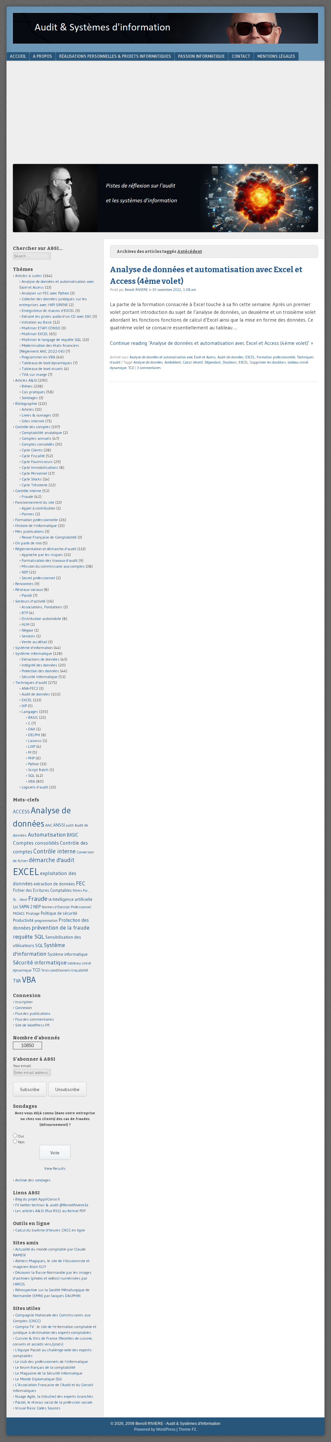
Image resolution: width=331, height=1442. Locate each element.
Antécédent (173, 362)
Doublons (230, 362)
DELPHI (34, 734)
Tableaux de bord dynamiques (47, 362)
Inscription (24, 1001)
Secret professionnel (38, 577)
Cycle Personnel (34, 473)
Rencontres (24, 583)
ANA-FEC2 (30, 688)
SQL (31, 775)
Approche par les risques (42, 554)
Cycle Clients (32, 450)
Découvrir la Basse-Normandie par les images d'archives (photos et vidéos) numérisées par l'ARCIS (52, 1278)
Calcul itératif (193, 362)
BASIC (33, 717)
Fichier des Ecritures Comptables (42, 890)
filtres (77, 890)
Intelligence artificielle (72, 899)
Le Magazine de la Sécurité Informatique (48, 1373)
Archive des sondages (33, 1180)
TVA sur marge (34, 374)
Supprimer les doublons (268, 362)
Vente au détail (34, 641)
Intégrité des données (39, 665)
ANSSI (59, 825)
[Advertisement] (165, 115)
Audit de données (230, 357)
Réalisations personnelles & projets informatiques (115, 56)
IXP (24, 705)
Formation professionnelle (276, 357)
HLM (25, 624)
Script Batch (38, 769)
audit (70, 825)
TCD (131, 368)
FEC (80, 883)
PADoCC (19, 913)
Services (28, 635)
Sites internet (33, 420)
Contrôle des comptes (32, 426)
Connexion (23, 1007)
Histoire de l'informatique (36, 525)
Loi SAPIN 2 (22, 906)
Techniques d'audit (31, 682)
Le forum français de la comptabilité (45, 1367)
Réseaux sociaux (29, 589)
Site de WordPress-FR (32, 1025)
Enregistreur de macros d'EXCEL (48, 310)
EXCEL (250, 357)
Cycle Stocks (32, 479)
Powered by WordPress (155, 1429)
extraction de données (54, 884)
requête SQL (28, 936)
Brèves (27, 386)
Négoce (27, 630)
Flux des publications (32, 1013)
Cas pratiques (33, 391)
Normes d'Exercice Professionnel (66, 907)
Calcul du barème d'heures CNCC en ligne (50, 1230)
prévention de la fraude (61, 927)
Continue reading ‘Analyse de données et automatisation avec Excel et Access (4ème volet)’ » (211, 343)
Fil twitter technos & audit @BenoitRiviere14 (52, 1204)
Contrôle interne (28, 490)
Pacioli (27, 595)
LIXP (31, 746)
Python (33, 763)
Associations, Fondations (42, 606)
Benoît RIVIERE (136, 289)
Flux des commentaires (34, 1019)
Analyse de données (148, 362)
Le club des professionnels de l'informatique (51, 1361)
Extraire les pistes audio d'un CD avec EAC (56, 316)
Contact (241, 56)
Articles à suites (28, 275)
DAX (31, 728)
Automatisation (47, 834)
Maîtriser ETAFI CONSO (41, 327)
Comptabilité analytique (42, 432)
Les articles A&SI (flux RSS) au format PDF (50, 1210)
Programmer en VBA (38, 357)
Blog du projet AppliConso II (37, 1199)
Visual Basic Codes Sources (37, 1408)
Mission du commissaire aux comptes (53, 566)
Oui (21, 1136)
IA (50, 899)
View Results (55, 1168)
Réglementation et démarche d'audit (45, 548)
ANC (48, 825)
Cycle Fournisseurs (37, 461)
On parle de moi (28, 543)
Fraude (27, 496)
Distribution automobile (41, 618)
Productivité (23, 920)
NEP (25, 572)
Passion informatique (201, 56)
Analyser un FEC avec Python (45, 293)
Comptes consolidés (38, 444)
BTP (25, 612)
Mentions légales (276, 56)
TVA (17, 981)
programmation (46, 920)
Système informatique (33, 653)
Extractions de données (40, 659)
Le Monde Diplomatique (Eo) (38, 1378)
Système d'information (34, 647)
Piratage (33, 913)
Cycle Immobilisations (40, 467)
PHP (31, 758)
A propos (42, 56)
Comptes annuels (36, 438)
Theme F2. (187, 1429)
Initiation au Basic (37, 322)
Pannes (28, 513)
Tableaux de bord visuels (42, 368)
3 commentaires (149, 368)
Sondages (30, 397)
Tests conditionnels (55, 970)
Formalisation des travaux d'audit (50, 560)
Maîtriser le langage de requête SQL (51, 339)
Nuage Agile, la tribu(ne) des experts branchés (54, 1396)
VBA (31, 781)
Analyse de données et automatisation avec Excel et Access (173, 357)
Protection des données (40, 670)
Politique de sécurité (59, 913)
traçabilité (79, 970)
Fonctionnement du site (34, 502)
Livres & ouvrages (36, 415)
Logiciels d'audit (35, 787)
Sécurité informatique (40, 676)
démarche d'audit (51, 860)
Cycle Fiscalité (33, 455)
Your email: (22, 1065)
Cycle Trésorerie (35, 484)
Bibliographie (26, 403)
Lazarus (35, 740)
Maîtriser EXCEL (35, 333)
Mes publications (29, 531)
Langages (30, 711)
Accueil (18, 56)
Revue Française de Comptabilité (49, 537)
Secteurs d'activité (30, 601)
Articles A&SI (26, 380)
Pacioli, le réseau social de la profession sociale (53, 1402)
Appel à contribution (38, 508)
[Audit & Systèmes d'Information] (165, 41)
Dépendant (213, 362)
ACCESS (21, 812)
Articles (28, 409)
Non (21, 1141)
